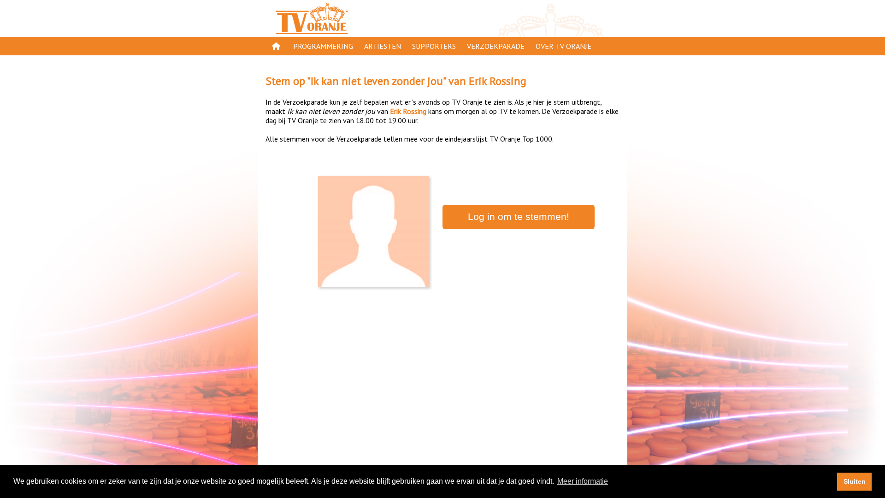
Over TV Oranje (563, 46)
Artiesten (382, 46)
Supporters (434, 46)
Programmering (323, 46)
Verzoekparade (496, 46)
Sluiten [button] (855, 481)
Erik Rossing (497, 81)
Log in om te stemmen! (518, 216)
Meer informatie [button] (582, 481)
